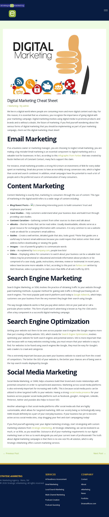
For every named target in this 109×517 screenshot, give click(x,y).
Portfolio (84, 498)
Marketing (13, 105)
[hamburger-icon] (106, 10)
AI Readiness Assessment (56, 479)
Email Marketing (51, 484)
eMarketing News (85, 491)
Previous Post (11, 453)
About (83, 484)
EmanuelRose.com (88, 503)
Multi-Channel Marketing (55, 495)
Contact (84, 479)
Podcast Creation (52, 500)
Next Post (100, 453)
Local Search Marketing (54, 489)
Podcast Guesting (52, 505)
